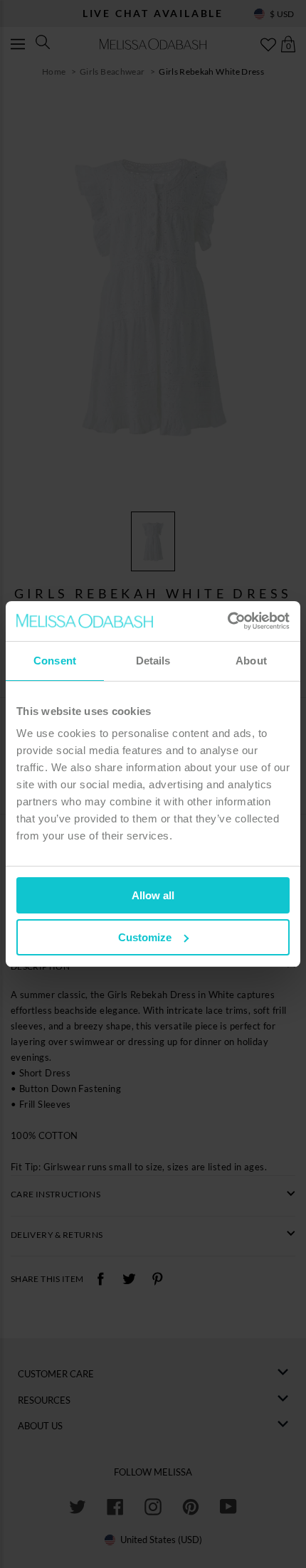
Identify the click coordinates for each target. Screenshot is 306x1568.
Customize (145, 937)
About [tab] (251, 661)
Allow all (153, 895)
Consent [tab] (54, 661)
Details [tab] (153, 661)
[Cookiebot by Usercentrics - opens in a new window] (227, 621)
